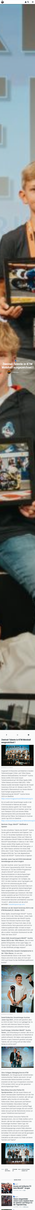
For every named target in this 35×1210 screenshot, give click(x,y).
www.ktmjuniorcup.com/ (17, 904)
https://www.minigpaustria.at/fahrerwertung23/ (17, 799)
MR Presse (16, 372)
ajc (20, 1169)
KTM (24, 1190)
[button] (6, 735)
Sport (18, 361)
